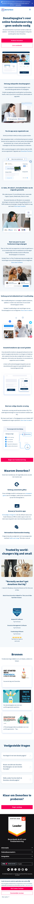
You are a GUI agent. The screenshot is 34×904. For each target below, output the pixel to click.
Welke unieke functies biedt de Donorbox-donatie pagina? (12, 779)
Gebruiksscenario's (8, 852)
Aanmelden (18, 5)
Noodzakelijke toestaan (17, 893)
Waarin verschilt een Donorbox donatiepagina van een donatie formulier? (12, 767)
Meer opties (5, 897)
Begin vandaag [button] (17, 807)
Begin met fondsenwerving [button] (17, 460)
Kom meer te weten (20, 206)
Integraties (5, 856)
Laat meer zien (29, 885)
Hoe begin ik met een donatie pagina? (14, 755)
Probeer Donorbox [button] (17, 40)
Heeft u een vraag (14, 538)
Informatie (5, 848)
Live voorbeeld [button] (17, 45)
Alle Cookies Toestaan (17, 888)
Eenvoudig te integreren (9, 515)
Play (17, 568)
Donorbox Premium (26, 151)
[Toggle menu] (30, 10)
